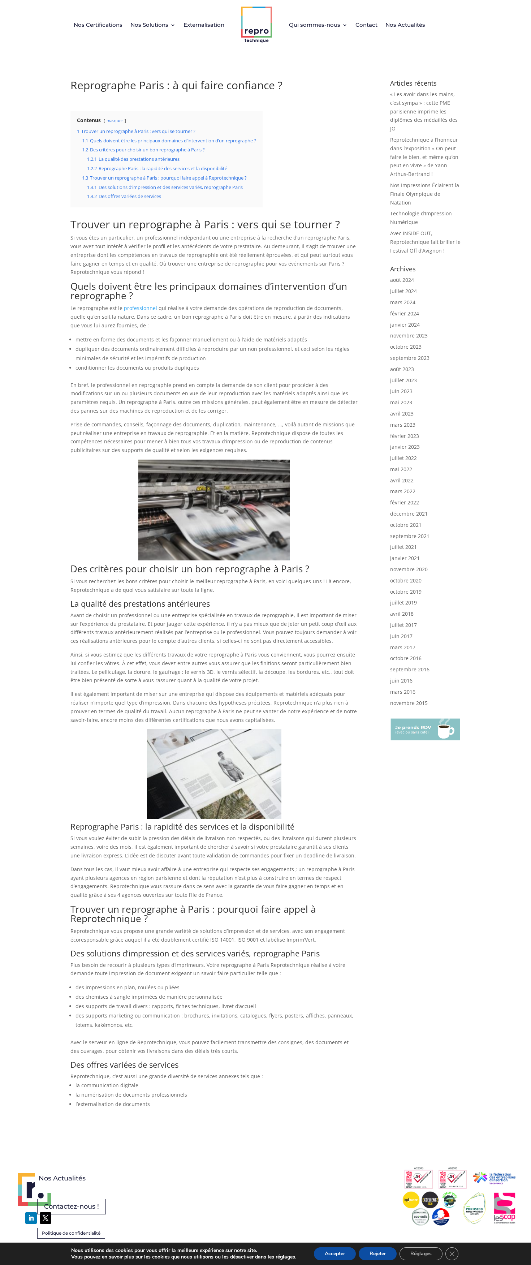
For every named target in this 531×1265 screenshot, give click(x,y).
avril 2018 (402, 613)
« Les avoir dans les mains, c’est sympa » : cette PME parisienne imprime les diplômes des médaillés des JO (424, 111)
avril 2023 (402, 413)
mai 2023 (401, 402)
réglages (285, 1257)
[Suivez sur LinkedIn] (31, 1218)
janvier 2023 (405, 446)
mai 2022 (401, 469)
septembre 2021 (409, 536)
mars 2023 (402, 424)
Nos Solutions (149, 24)
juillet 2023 (403, 380)
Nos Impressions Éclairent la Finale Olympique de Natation (424, 194)
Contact (366, 24)
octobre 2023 (406, 346)
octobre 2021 (406, 524)
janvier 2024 (405, 324)
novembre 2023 (409, 335)
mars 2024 (402, 302)
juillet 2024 (403, 291)
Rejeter (378, 1253)
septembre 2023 (409, 357)
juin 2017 (401, 636)
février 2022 (404, 502)
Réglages (421, 1253)
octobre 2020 (406, 580)
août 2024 (402, 279)
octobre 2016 (406, 658)
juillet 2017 (403, 624)
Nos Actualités (405, 24)
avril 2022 (402, 480)
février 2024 (404, 313)
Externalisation (204, 24)
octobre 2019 (406, 591)
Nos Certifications (98, 24)
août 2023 (402, 369)
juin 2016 (401, 680)
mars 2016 (402, 691)
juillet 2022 (403, 458)
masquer (115, 120)
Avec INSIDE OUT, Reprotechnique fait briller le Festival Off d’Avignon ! (425, 242)
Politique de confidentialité (71, 1233)
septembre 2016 (409, 669)
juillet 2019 (403, 602)
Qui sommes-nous (314, 24)
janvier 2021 (405, 558)
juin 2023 (401, 391)
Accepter (335, 1253)
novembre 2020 (409, 569)
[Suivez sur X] (45, 1218)
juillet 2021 (403, 546)
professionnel (140, 308)
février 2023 (404, 436)
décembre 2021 (409, 513)
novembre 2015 (409, 703)
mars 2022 (402, 491)
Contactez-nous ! (71, 1206)
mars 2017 (402, 647)
